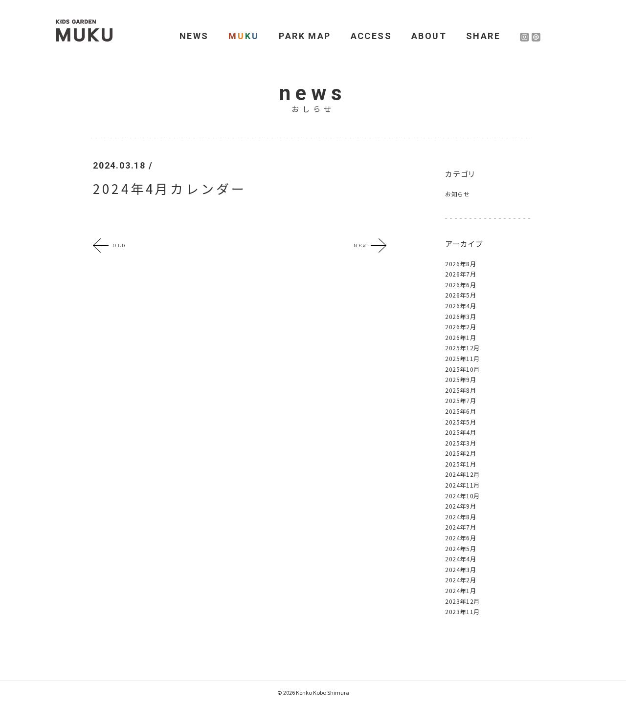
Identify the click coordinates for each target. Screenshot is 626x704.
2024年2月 (460, 580)
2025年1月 (460, 464)
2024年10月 (462, 495)
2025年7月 (460, 400)
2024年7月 (460, 527)
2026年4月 (460, 305)
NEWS (194, 36)
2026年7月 (460, 274)
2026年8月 (460, 263)
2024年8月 (460, 516)
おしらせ (313, 109)
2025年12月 (462, 347)
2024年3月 (460, 569)
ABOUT (429, 36)
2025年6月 (460, 411)
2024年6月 (460, 537)
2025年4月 (460, 432)
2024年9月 (460, 506)
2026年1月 (460, 337)
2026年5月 (460, 295)
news (313, 93)
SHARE (483, 36)
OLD (119, 245)
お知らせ (457, 194)
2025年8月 (460, 390)
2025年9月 (460, 379)
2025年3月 (460, 443)
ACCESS (371, 36)
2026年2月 (460, 326)
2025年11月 (462, 358)
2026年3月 (460, 316)
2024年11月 (462, 485)
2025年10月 (462, 369)
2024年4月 (460, 559)
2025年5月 (460, 422)
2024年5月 (460, 548)
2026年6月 (460, 284)
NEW (360, 245)
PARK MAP (305, 36)
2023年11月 (462, 611)
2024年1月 (460, 590)
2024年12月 (462, 474)
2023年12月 (462, 601)
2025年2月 (460, 453)
